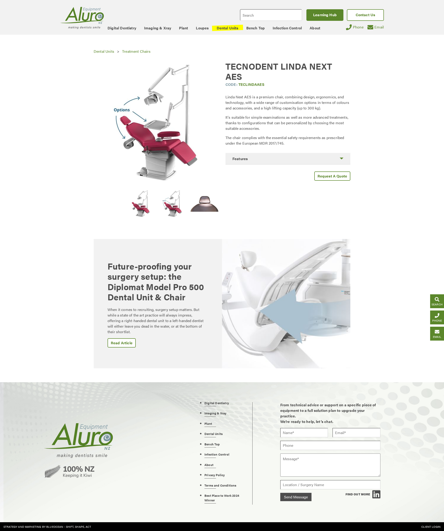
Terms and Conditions (220, 485)
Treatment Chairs (136, 51)
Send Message (296, 497)
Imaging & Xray (215, 413)
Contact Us (365, 14)
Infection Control (216, 454)
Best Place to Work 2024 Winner (221, 497)
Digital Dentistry (216, 403)
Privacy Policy (214, 475)
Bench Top (212, 444)
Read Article (122, 342)
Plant (208, 423)
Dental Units (104, 51)
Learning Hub (325, 14)
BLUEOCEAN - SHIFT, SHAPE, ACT (68, 527)
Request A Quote (332, 176)
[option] (156, 123)
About (208, 465)
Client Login (431, 527)
